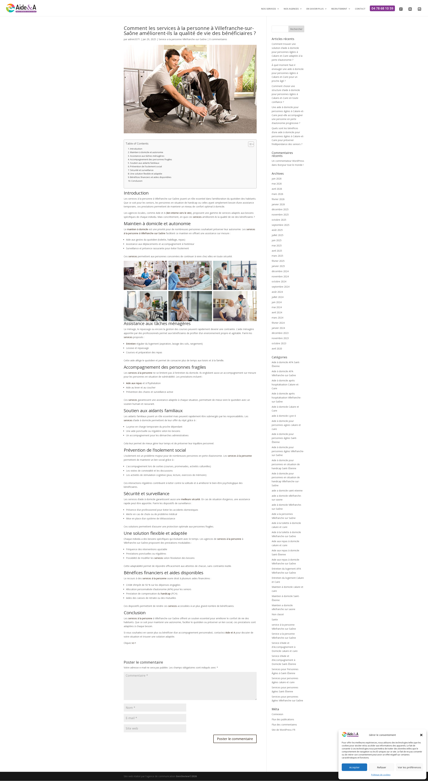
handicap (166, 593)
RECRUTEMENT (339, 9)
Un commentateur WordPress (288, 160)
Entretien (131, 343)
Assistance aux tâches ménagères (147, 156)
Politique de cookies (380, 774)
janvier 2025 (278, 266)
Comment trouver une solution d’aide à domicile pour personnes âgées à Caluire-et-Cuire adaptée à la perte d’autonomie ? (287, 51)
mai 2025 (277, 245)
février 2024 (278, 322)
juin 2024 (277, 302)
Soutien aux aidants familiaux (144, 163)
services (197, 216)
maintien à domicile (137, 229)
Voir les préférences (409, 767)
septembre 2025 (280, 224)
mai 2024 (277, 307)
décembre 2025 (280, 209)
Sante (275, 619)
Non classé (278, 614)
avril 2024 (277, 312)
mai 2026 (277, 183)
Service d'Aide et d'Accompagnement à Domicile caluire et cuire (285, 647)
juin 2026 (277, 178)
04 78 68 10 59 (382, 8)
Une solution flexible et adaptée (146, 173)
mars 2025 (277, 255)
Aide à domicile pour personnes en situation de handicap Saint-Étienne (286, 464)
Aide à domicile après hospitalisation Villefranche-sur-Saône (286, 397)
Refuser (381, 767)
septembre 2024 (280, 286)
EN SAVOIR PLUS (315, 9)
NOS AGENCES (291, 9)
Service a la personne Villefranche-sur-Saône (183, 39)
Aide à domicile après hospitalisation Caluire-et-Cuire (285, 384)
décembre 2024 (280, 271)
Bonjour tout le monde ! (291, 164)
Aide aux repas (134, 383)
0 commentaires (218, 39)
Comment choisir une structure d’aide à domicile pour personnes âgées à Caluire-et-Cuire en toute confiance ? (286, 94)
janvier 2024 (278, 328)
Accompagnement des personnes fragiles (151, 159)
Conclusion (136, 180)
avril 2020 (277, 348)
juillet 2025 (277, 235)
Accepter (354, 767)
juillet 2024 (277, 297)
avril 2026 (277, 188)
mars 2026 (277, 194)
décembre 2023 (280, 333)
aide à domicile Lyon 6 (284, 415)
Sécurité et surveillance (141, 170)
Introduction (136, 148)
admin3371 (134, 39)
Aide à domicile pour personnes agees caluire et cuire (286, 425)
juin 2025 (277, 240)
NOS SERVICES (268, 9)
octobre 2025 (279, 219)
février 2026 (278, 199)
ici (133, 643)
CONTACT (360, 9)
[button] (421, 735)
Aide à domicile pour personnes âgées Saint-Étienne (284, 438)
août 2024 (277, 291)
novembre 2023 (280, 338)
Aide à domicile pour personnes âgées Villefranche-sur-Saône (288, 451)
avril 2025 (277, 250)
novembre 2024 (280, 276)
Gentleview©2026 (186, 776)
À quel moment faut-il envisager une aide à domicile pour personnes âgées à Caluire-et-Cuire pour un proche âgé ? (288, 72)
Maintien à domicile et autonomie (146, 152)
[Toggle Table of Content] (249, 144)
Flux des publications (283, 719)
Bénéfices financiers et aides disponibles (150, 177)
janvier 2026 (278, 204)
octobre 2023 (279, 343)
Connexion (277, 714)
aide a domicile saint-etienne (287, 490)
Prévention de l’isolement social (146, 166)
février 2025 (278, 260)
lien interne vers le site (179, 212)
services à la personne (140, 372)
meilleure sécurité (190, 499)
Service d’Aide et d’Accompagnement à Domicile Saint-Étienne (284, 660)
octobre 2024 (279, 281)
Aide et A (230, 632)
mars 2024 (277, 317)
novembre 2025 (280, 214)
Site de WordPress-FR (283, 729)
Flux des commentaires (284, 724)
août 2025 (277, 230)
